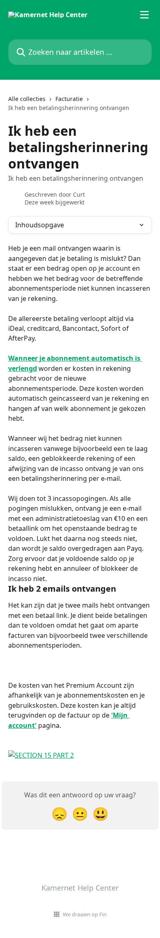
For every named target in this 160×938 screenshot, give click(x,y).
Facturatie (69, 99)
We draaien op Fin (85, 914)
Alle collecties (27, 99)
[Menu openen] (144, 15)
